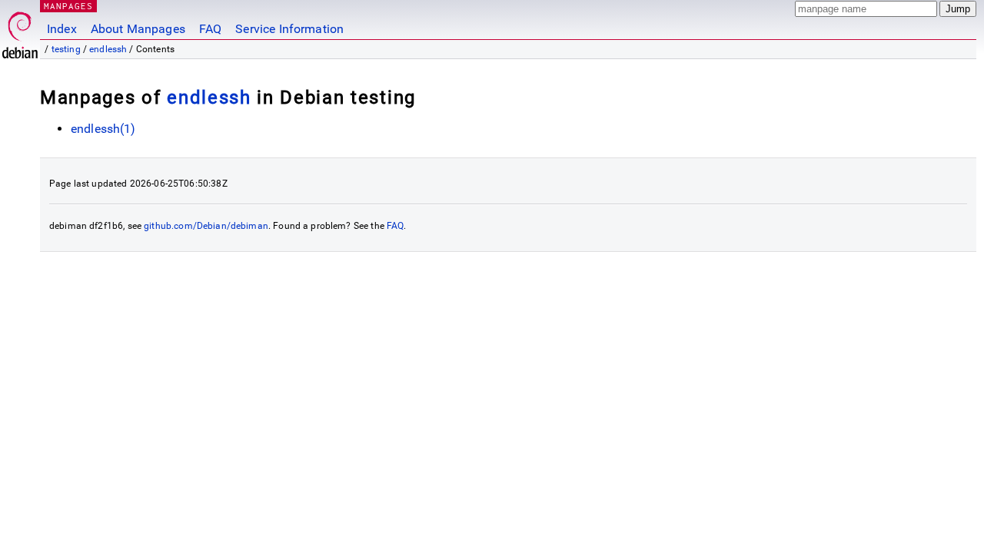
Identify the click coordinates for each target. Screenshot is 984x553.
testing (66, 49)
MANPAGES (68, 6)
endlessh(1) (103, 128)
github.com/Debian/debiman (206, 225)
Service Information (289, 29)
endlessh (108, 49)
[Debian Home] (20, 31)
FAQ (210, 29)
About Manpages (138, 29)
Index (62, 29)
